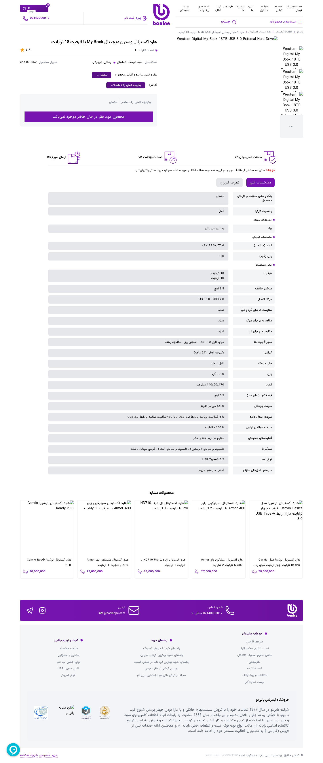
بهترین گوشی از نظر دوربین (161, 669)
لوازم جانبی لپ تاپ (68, 662)
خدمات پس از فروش (294, 8)
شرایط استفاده (29, 755)
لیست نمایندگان (184, 8)
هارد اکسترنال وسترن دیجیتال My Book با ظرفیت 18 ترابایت (211, 32)
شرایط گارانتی (254, 642)
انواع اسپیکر (68, 675)
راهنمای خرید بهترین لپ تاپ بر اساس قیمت (161, 662)
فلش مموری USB (68, 669)
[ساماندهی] (105, 715)
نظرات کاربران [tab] (229, 182)
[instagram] (42, 610)
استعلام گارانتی (278, 8)
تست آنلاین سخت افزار (254, 648)
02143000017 (39, 18)
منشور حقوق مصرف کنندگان (254, 655)
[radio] (101, 75)
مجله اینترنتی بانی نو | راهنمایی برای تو (161, 675)
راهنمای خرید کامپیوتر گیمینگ (161, 648)
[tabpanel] (161, 333)
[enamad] (63, 715)
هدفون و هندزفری (68, 655)
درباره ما (250, 8)
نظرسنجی (228, 7)
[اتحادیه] (86, 715)
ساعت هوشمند (68, 648)
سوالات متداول (264, 8)
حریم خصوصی (48, 755)
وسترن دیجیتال (101, 62)
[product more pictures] (291, 126)
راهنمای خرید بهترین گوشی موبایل (161, 655)
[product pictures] (291, 57)
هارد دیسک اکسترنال (129, 62)
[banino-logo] (161, 14)
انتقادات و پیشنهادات (204, 8)
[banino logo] (292, 610)
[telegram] (30, 610)
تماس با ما (240, 8)
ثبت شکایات (217, 8)
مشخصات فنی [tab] (260, 182)
